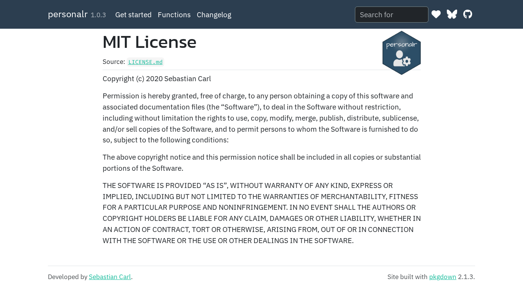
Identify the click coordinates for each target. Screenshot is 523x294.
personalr (68, 14)
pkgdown (442, 277)
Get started (133, 14)
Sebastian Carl (110, 277)
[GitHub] (467, 14)
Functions (174, 14)
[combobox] (391, 15)
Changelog (214, 14)
